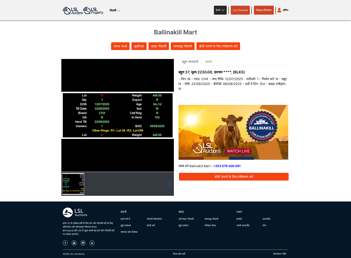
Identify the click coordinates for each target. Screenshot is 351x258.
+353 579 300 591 (226, 166)
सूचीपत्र (139, 46)
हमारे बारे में (125, 218)
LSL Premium (240, 10)
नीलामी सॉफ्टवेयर (154, 218)
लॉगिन (285, 10)
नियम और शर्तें (179, 253)
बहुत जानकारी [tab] (190, 62)
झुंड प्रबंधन (183, 225)
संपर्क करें (151, 225)
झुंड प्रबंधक (126, 225)
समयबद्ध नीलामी (182, 46)
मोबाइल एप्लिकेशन (264, 10)
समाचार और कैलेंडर (129, 231)
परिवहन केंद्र (210, 225)
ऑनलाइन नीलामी (186, 218)
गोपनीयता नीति (279, 253)
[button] (220, 10)
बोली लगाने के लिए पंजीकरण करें (218, 46)
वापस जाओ (120, 46)
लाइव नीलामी (158, 46)
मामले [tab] (208, 62)
